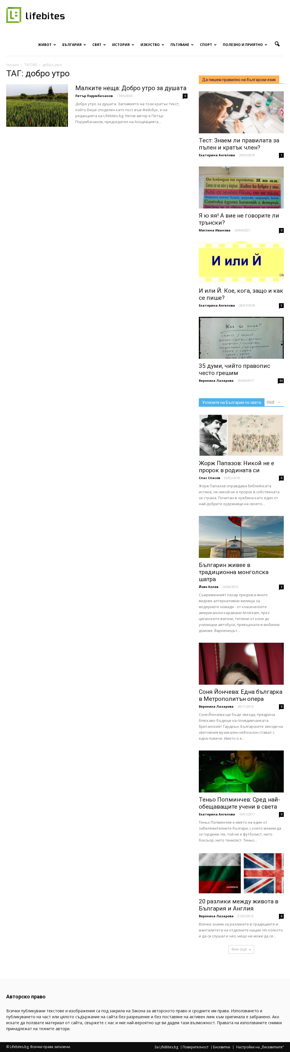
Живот (45, 44)
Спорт (206, 44)
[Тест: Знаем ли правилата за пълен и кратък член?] (241, 112)
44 (281, 381)
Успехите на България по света (231, 402)
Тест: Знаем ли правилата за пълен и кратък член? (239, 144)
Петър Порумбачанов (94, 96)
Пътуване (179, 44)
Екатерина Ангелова (217, 155)
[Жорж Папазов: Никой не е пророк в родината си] (241, 435)
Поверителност (195, 1047)
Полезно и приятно (243, 44)
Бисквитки (221, 1047)
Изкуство (150, 44)
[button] (277, 44)
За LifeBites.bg (166, 1047)
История (121, 44)
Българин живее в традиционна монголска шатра (233, 572)
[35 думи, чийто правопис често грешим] (241, 338)
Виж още (239, 949)
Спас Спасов (209, 478)
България (72, 44)
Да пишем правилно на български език (239, 79)
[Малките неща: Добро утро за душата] (37, 105)
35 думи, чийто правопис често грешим (234, 369)
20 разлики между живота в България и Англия (238, 905)
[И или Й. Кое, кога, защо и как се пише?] (241, 263)
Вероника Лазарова (216, 380)
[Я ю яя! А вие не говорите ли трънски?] (241, 187)
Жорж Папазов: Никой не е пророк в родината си (236, 467)
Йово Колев (208, 587)
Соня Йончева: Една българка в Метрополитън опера (240, 695)
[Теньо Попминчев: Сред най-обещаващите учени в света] (241, 771)
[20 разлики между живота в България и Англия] (241, 873)
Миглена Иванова (215, 230)
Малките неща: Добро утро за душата (131, 88)
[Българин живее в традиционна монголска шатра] (241, 537)
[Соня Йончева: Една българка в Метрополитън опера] (241, 664)
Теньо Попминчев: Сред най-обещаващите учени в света (239, 803)
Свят (96, 44)
